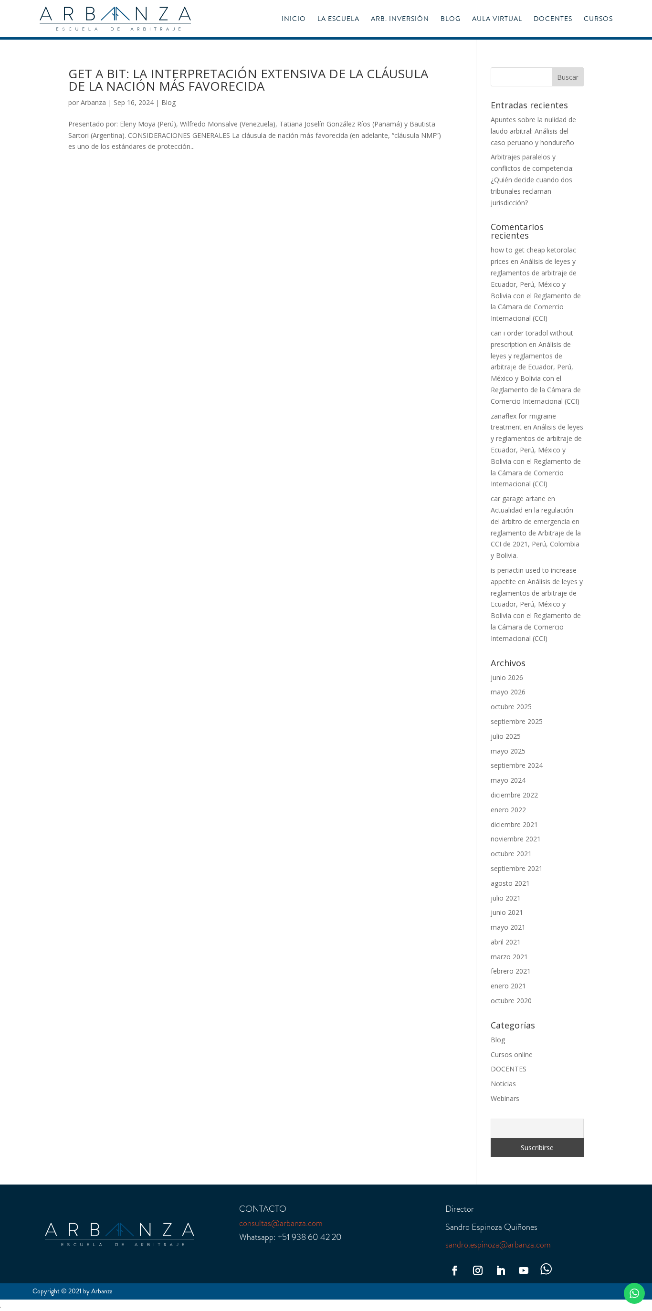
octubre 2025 (511, 706)
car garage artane (518, 498)
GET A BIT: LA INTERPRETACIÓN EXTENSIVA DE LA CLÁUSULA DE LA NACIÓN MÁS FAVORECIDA (248, 79)
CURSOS (598, 19)
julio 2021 (506, 897)
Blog (168, 102)
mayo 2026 (508, 691)
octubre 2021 (511, 853)
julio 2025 (506, 736)
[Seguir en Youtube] (523, 1270)
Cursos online (512, 1054)
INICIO (294, 19)
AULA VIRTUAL (497, 19)
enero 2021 (508, 985)
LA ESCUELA (338, 19)
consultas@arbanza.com (281, 1223)
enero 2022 (508, 809)
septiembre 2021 (517, 868)
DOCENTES (553, 19)
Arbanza (93, 102)
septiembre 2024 (517, 765)
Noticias (503, 1083)
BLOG (451, 19)
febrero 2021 (511, 970)
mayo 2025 (508, 750)
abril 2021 (506, 941)
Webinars (505, 1098)
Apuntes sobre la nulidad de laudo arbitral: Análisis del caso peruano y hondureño (533, 131)
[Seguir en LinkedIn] (500, 1270)
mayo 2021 (508, 927)
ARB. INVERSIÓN (400, 19)
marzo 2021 (509, 956)
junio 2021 (507, 912)
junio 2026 (507, 677)
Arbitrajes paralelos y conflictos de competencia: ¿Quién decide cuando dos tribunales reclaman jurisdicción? (532, 179)
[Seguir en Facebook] (454, 1270)
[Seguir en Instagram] (477, 1270)
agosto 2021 (510, 883)
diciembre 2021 (514, 824)
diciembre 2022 (514, 794)
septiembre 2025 (517, 721)
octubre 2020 (511, 1000)
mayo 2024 (508, 780)
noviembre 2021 (516, 838)
